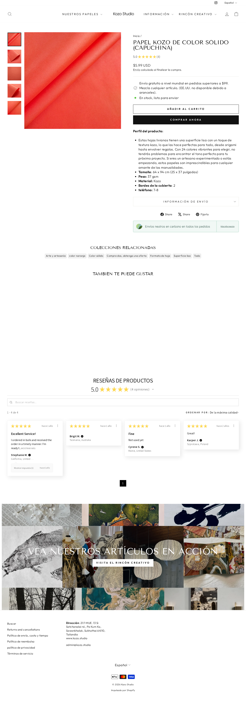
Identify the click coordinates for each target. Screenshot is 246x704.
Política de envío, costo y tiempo (27, 635)
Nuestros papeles (81, 14)
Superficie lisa (182, 255)
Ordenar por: (197, 412)
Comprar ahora (186, 119)
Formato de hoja (160, 255)
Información (157, 14)
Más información (227, 226)
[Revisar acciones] (57, 425)
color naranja (77, 255)
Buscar (11, 623)
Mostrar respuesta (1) (23, 468)
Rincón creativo (196, 14)
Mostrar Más (28, 448)
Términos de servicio (20, 653)
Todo (197, 255)
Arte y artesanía (56, 255)
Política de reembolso (20, 641)
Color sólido (96, 255)
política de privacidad (21, 647)
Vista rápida (34, 335)
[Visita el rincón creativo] (123, 557)
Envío (136, 69)
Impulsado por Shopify (123, 690)
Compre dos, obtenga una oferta (127, 255)
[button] (153, 389)
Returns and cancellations (23, 629)
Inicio (136, 36)
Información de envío (186, 201)
